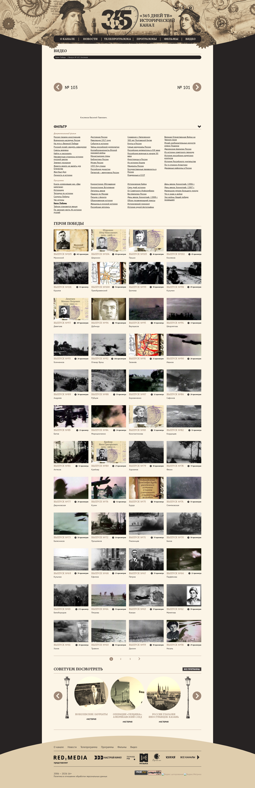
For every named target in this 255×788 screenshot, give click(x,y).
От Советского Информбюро (141, 190)
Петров (132, 576)
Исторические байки (137, 184)
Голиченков (59, 362)
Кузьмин (171, 290)
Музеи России (97, 162)
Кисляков (171, 257)
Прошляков (96, 541)
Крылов (57, 290)
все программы (192, 669)
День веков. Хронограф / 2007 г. (179, 187)
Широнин (95, 257)
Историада (59, 190)
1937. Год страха (98, 166)
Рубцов (94, 398)
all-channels (190, 760)
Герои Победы (60, 57)
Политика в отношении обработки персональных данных (80, 776)
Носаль (170, 648)
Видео (190, 39)
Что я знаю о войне (173, 194)
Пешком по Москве (99, 194)
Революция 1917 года (101, 140)
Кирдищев (171, 433)
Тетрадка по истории (63, 193)
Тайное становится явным (65, 206)
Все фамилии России (137, 194)
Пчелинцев (134, 541)
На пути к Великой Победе (66, 143)
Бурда (132, 505)
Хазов (56, 648)
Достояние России (99, 137)
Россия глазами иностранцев (67, 137)
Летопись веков (98, 190)
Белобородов (60, 612)
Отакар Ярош (97, 362)
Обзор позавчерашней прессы (141, 200)
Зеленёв (133, 362)
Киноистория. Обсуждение (103, 184)
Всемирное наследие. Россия (67, 140)
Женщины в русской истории (104, 203)
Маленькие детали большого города (181, 190)
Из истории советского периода (179, 152)
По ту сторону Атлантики (175, 164)
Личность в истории (63, 175)
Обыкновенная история (102, 200)
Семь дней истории (137, 187)
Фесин (170, 469)
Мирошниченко (98, 433)
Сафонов (171, 398)
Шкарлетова (172, 326)
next (58, 87)
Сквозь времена (61, 150)
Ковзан (132, 612)
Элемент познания (62, 162)
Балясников (59, 541)
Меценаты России (136, 166)
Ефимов (95, 576)
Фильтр (60, 126)
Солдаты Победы (61, 196)
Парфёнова (172, 576)
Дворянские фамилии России (177, 149)
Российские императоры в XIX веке (144, 150)
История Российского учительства (180, 161)
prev (196, 87)
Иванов (170, 362)
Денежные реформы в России (178, 168)
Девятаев (58, 326)
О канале (67, 39)
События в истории (99, 143)
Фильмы (171, 39)
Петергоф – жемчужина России (105, 172)
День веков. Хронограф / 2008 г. (143, 197)
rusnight (157, 758)
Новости (90, 39)
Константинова (136, 433)
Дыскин (132, 648)
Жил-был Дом (60, 172)
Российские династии (100, 169)
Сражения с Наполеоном (139, 137)
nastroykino (108, 758)
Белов (169, 541)
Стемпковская (173, 505)
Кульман (58, 576)
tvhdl (131, 758)
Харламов (133, 469)
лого (138, 22)
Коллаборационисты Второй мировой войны (104, 151)
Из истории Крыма (136, 162)
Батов (56, 433)
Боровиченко (135, 398)
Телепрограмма (117, 39)
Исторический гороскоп (139, 203)
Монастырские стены (100, 156)
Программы (147, 39)
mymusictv (144, 758)
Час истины (59, 199)
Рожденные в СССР (136, 175)
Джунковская (60, 505)
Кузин (94, 505)
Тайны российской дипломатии (105, 147)
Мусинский (59, 257)
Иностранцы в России (138, 159)
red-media (70, 760)
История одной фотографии (141, 207)
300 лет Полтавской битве (140, 140)
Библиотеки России (100, 159)
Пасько (132, 257)
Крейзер (95, 469)
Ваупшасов (134, 326)
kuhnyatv (171, 758)
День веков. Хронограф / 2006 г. (179, 184)
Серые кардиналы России (139, 147)
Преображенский (99, 290)
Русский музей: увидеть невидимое (70, 147)
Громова (133, 290)
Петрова (95, 612)
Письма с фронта (98, 197)
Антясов (57, 469)
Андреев (58, 398)
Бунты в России (135, 143)
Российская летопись (100, 207)
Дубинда (95, 326)
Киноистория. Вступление (102, 187)
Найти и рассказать (63, 153)
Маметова (171, 612)
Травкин (95, 648)
